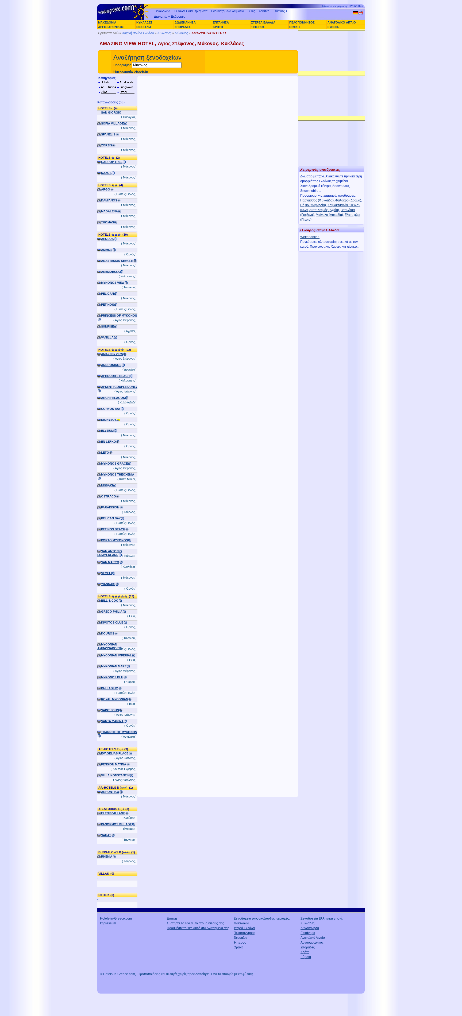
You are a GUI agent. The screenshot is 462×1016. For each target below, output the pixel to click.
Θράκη (238, 947)
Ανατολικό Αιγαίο (313, 938)
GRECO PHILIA (111, 611)
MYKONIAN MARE (113, 666)
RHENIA (106, 856)
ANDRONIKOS (111, 365)
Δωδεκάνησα (310, 928)
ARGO (105, 189)
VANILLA (107, 337)
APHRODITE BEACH (115, 375)
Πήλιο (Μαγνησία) (313, 205)
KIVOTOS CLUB (112, 622)
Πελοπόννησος (244, 933)
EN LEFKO (108, 441)
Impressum (108, 923)
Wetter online (309, 237)
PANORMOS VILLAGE (116, 824)
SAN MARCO (110, 562)
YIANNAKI (108, 584)
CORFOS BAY (111, 408)
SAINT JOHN (110, 710)
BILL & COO (109, 600)
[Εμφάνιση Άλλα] (125, 92)
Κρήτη (305, 952)
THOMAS (107, 222)
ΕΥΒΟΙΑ (333, 27)
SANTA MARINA (112, 721)
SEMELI (106, 573)
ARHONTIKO (110, 791)
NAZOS (106, 172)
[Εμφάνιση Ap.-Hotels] (125, 82)
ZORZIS (106, 145)
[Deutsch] (355, 12)
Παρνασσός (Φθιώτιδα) (317, 200)
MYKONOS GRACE (114, 463)
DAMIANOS (109, 200)
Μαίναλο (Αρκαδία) (329, 215)
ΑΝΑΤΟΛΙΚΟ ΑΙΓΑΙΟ (342, 22)
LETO (105, 452)
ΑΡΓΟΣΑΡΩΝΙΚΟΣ (111, 27)
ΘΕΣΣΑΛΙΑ (143, 27)
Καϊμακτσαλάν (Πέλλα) (344, 205)
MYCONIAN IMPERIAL (116, 655)
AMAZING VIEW (112, 354)
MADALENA (109, 211)
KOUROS (107, 633)
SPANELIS (108, 134)
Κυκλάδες (164, 33)
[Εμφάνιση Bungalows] (125, 87)
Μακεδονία (241, 923)
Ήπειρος (240, 942)
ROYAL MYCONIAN (114, 699)
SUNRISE (107, 326)
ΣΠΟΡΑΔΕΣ (183, 27)
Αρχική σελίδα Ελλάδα (138, 33)
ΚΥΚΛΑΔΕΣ (144, 22)
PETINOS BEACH (113, 529)
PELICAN (107, 293)
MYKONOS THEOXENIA (117, 474)
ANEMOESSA (110, 271)
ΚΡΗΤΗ (218, 27)
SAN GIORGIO (111, 112)
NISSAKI (107, 485)
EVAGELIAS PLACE (114, 753)
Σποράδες (308, 947)
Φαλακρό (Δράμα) (348, 200)
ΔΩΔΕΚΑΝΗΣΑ (185, 22)
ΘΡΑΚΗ (294, 27)
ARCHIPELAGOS (113, 397)
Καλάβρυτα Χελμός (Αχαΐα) (319, 210)
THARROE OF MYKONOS (119, 732)
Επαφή (172, 918)
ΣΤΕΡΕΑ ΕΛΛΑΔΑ (263, 22)
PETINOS (107, 304)
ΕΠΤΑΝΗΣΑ (221, 22)
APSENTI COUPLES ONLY (119, 386)
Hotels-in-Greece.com (116, 918)
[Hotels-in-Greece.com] (124, 19)
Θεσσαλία (240, 938)
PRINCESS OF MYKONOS (119, 315)
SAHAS (106, 835)
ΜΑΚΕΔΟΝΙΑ (107, 22)
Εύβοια (306, 957)
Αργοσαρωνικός (312, 942)
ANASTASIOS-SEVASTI (117, 260)
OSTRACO (108, 496)
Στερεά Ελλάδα (244, 928)
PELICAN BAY (111, 518)
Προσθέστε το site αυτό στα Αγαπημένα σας (198, 928)
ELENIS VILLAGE (113, 813)
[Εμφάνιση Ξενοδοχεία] (107, 82)
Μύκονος (181, 33)
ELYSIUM (107, 430)
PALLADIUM (109, 688)
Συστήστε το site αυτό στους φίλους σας (195, 923)
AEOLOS (107, 238)
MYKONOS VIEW (112, 282)
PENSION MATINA (113, 764)
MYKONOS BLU (112, 677)
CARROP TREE (111, 162)
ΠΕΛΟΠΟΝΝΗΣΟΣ (302, 22)
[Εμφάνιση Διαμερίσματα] (107, 87)
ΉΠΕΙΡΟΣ (258, 27)
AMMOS (106, 249)
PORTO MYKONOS (114, 540)
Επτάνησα (308, 933)
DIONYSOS (109, 419)
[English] (361, 12)
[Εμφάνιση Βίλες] (107, 92)
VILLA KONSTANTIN (115, 775)
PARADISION (110, 507)
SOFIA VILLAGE (112, 123)
